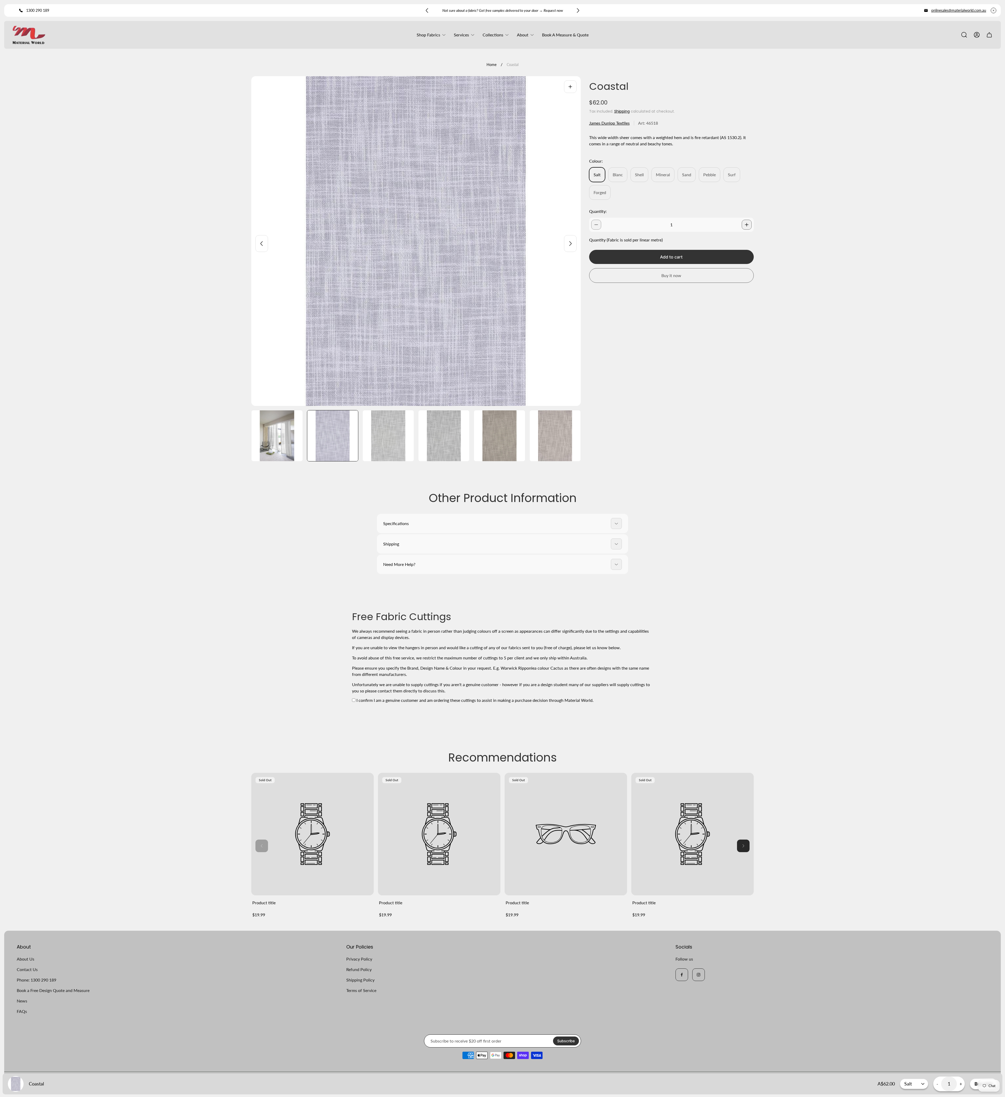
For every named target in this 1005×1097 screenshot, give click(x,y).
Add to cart (671, 257)
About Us (25, 958)
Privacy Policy (359, 958)
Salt (597, 174)
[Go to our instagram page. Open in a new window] (698, 974)
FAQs (22, 1011)
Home (491, 64)
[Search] (964, 35)
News (22, 1000)
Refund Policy (359, 969)
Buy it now (671, 275)
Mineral (663, 174)
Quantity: (598, 211)
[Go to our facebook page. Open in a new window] (681, 974)
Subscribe (566, 1041)
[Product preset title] (312, 834)
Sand (686, 174)
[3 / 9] (388, 436)
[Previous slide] (427, 10)
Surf (732, 174)
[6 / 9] (555, 436)
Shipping (622, 111)
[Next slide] (578, 10)
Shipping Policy (360, 979)
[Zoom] (570, 86)
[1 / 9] (277, 436)
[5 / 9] (499, 436)
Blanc (618, 174)
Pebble (709, 174)
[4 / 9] (444, 436)
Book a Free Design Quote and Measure (53, 990)
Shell (639, 174)
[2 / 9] (333, 436)
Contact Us (27, 969)
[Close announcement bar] (993, 10)
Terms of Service (361, 990)
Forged (600, 192)
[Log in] (976, 35)
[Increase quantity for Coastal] (747, 225)
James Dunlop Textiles (609, 122)
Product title (264, 902)
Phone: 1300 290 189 (36, 979)
